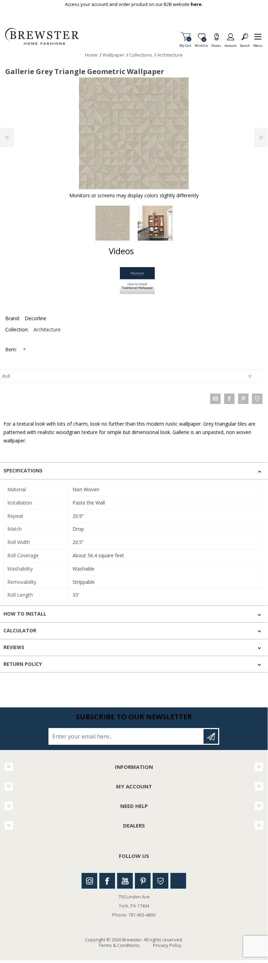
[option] (112, 223)
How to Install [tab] (24, 613)
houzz (257, 399)
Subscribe (211, 736)
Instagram (89, 881)
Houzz (160, 881)
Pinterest (143, 881)
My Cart (185, 43)
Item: (11, 349)
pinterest (243, 399)
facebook (229, 399)
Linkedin (178, 881)
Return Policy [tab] (22, 664)
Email (215, 399)
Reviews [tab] (13, 647)
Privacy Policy (167, 945)
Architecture (47, 329)
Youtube (125, 881)
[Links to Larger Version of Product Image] (134, 133)
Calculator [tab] (19, 630)
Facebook (107, 881)
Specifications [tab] (23, 470)
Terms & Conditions (119, 945)
